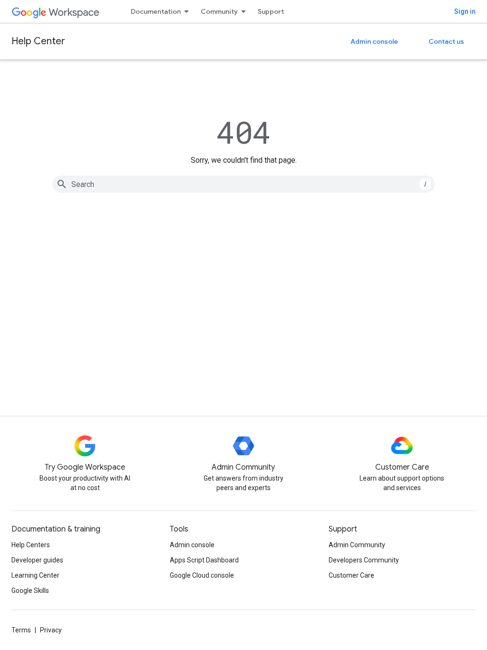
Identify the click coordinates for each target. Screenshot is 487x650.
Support (271, 11)
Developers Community (364, 560)
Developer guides (37, 560)
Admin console (374, 41)
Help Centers (30, 545)
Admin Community (357, 545)
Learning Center (35, 575)
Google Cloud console (202, 575)
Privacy (51, 630)
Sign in (465, 11)
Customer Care (351, 575)
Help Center (38, 41)
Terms (21, 630)
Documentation (156, 11)
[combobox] (243, 184)
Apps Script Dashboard (204, 560)
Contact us (446, 41)
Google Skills (30, 590)
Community (219, 11)
